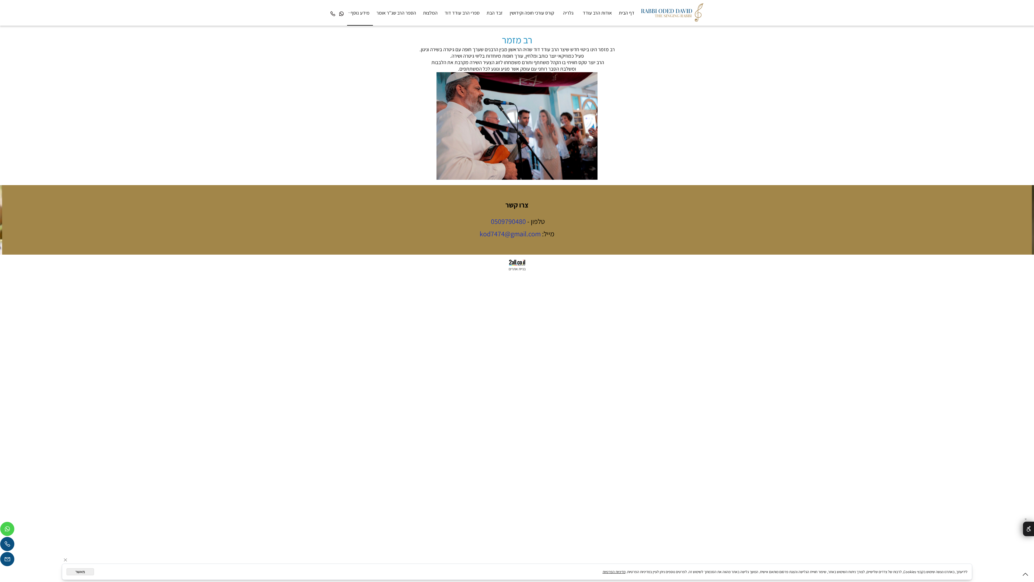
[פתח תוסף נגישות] (1028, 529)
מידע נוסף (360, 13)
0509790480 (508, 221)
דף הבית (626, 13)
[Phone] (333, 9)
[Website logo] (671, 11)
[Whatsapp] (341, 9)
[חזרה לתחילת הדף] (1025, 575)
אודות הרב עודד (597, 13)
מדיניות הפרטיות (614, 571)
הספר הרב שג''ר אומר (396, 13)
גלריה (568, 13)
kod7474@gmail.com (510, 233)
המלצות (430, 13)
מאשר (80, 572)
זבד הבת (495, 13)
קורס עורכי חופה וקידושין (532, 13)
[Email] (7, 560)
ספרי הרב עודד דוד (462, 13)
